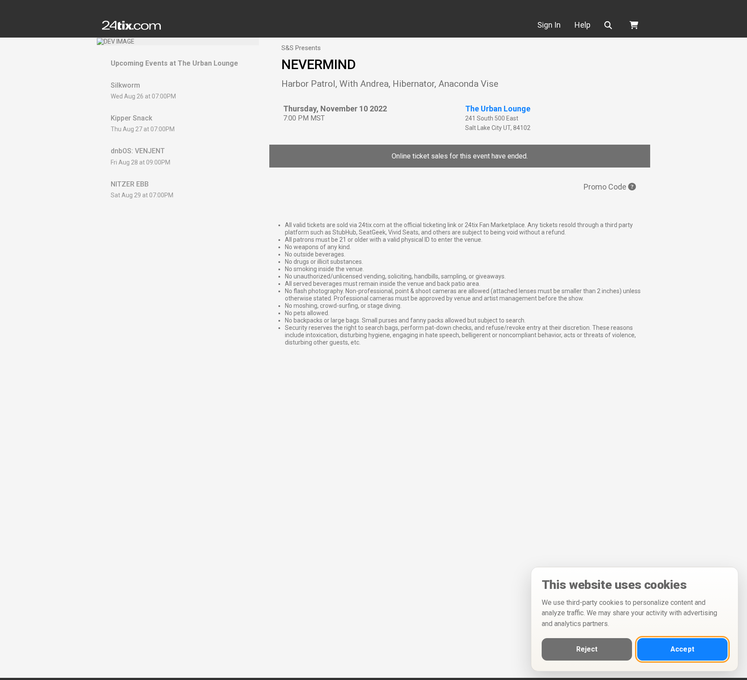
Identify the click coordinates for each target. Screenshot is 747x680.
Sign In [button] (549, 24)
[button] (609, 25)
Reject (587, 649)
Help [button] (583, 24)
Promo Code (606, 186)
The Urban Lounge (497, 108)
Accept (682, 649)
